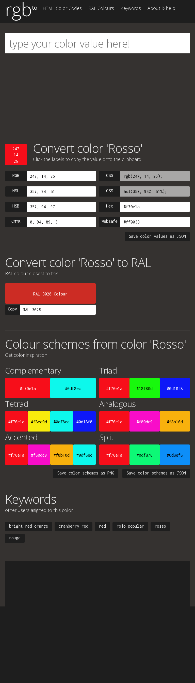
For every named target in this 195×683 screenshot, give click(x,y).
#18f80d (145, 388)
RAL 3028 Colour (50, 294)
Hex (109, 206)
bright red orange (28, 526)
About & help (161, 8)
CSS (109, 175)
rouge (15, 538)
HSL (15, 190)
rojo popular (130, 526)
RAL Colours (101, 8)
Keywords (131, 8)
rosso (160, 526)
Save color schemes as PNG (85, 473)
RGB (15, 175)
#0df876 (145, 455)
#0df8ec (73, 388)
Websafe (110, 221)
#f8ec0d (39, 422)
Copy (12, 309)
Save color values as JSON (157, 236)
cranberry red (73, 526)
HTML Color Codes (62, 8)
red (102, 526)
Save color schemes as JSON (156, 473)
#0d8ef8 (175, 455)
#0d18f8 (175, 388)
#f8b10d (175, 422)
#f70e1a (28, 388)
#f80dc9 (145, 422)
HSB (15, 206)
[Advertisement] (97, 94)
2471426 (15, 155)
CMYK (16, 221)
